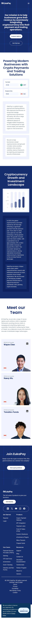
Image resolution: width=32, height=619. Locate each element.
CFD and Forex (7, 559)
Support (18, 550)
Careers (18, 574)
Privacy (15, 586)
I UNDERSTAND (24, 610)
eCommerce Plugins (22, 537)
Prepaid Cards (20, 543)
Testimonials (20, 565)
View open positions (16, 468)
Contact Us (19, 557)
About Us (19, 571)
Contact (15, 592)
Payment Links (20, 526)
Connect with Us (16, 36)
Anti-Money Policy (15, 590)
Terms (15, 584)
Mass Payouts (20, 540)
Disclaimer (15, 588)
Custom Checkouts (22, 534)
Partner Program (21, 568)
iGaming (5, 556)
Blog (17, 553)
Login (4, 521)
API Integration (21, 523)
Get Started (16, 43)
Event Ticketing (7, 565)
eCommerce (6, 562)
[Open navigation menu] (29, 3)
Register (5, 518)
